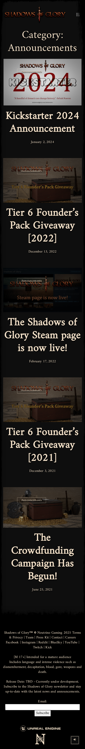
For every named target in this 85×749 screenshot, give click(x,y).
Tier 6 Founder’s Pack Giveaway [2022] (42, 226)
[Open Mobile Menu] (78, 14)
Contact (57, 637)
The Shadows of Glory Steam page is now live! (42, 335)
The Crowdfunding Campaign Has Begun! (42, 557)
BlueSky (56, 642)
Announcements (31, 71)
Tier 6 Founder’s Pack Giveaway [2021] (42, 445)
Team (29, 637)
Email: (42, 702)
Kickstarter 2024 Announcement (42, 122)
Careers (70, 637)
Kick (48, 647)
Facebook (12, 642)
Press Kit (42, 637)
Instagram (29, 642)
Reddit (43, 642)
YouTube (71, 642)
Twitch (38, 647)
